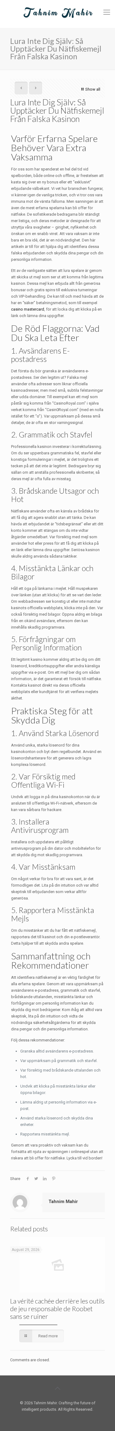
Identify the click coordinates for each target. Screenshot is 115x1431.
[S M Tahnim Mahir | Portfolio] (57, 12)
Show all (92, 89)
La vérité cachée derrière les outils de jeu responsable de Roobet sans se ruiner (57, 1308)
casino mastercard (27, 309)
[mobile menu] (107, 12)
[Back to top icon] (57, 1388)
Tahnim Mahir (63, 1201)
